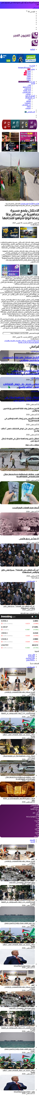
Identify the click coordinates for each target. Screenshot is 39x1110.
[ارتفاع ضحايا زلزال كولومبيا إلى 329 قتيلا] (17, 881)
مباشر (31, 69)
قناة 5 (29, 80)
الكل (29, 85)
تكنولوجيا (28, 103)
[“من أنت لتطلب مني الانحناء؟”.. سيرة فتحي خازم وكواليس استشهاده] (19, 566)
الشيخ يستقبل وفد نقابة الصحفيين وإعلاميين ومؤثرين (20, 359)
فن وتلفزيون (26, 105)
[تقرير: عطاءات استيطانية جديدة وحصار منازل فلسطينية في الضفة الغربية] (19, 470)
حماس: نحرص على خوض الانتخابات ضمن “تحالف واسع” (21, 385)
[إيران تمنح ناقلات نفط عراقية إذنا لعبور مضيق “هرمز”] (17, 921)
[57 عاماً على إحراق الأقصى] (19, 535)
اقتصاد (28, 101)
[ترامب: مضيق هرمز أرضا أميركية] (17, 964)
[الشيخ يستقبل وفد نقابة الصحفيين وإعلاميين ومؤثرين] (17, 859)
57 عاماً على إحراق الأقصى (29, 539)
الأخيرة (33, 842)
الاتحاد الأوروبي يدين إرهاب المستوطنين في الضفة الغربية (23, 372)
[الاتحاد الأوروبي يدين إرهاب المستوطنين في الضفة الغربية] (17, 711)
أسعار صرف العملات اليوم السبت (25, 508)
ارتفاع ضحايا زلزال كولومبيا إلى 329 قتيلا (22, 882)
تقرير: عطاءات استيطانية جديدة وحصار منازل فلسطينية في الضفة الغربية (21, 475)
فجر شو (26, 82)
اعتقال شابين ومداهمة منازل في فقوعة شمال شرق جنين (21, 398)
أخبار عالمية (27, 90)
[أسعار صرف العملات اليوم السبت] (19, 504)
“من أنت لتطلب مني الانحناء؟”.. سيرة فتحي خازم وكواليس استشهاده (20, 571)
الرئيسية (32, 66)
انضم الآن (36, 8)
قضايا (29, 106)
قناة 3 (29, 76)
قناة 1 (28, 71)
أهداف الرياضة (30, 96)
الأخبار (33, 83)
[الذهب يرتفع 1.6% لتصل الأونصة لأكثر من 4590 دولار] (17, 797)
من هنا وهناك (30, 97)
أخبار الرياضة (27, 87)
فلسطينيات (26, 92)
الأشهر (32, 840)
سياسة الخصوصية (24, 67)
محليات (28, 94)
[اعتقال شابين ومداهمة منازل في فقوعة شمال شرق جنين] (17, 754)
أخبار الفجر (27, 89)
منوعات (28, 108)
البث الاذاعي (30, 112)
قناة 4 (29, 78)
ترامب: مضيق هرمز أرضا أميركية (24, 966)
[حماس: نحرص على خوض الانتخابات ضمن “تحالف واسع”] (17, 733)
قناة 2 (27, 74)
